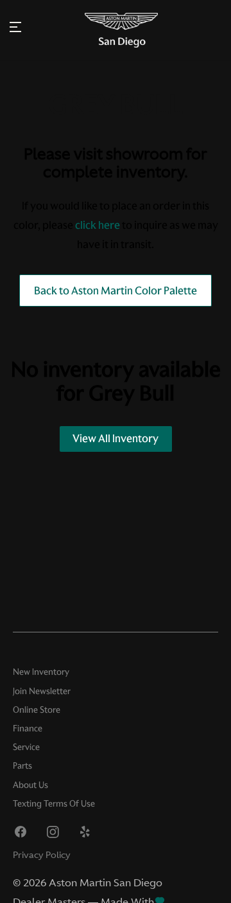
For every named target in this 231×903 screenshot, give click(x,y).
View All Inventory (115, 438)
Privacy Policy (42, 855)
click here (97, 225)
